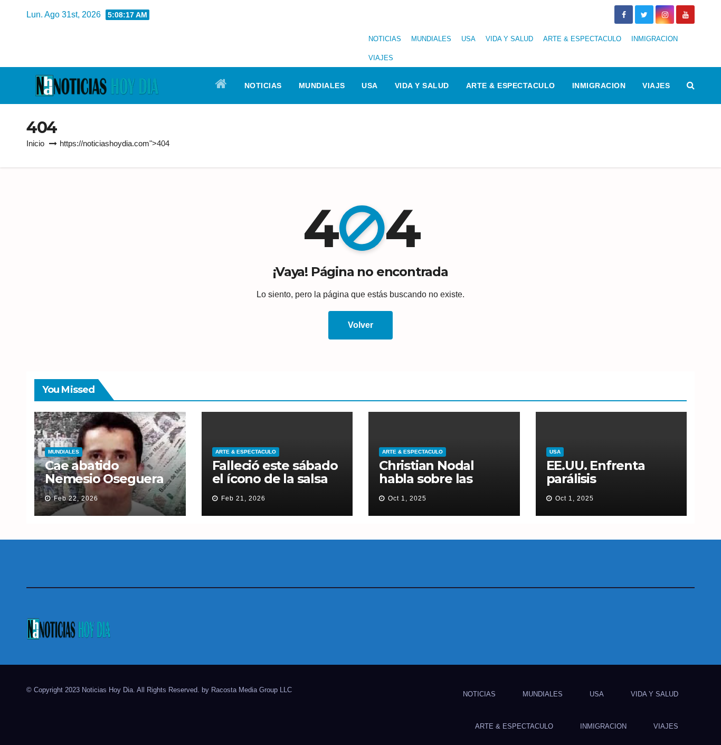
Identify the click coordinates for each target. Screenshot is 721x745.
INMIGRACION (654, 39)
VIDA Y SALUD (509, 39)
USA (468, 39)
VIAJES (380, 58)
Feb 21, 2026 (243, 498)
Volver (360, 324)
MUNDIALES (431, 39)
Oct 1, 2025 (407, 498)
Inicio (35, 143)
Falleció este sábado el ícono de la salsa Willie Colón (275, 478)
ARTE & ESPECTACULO (582, 39)
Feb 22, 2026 (76, 498)
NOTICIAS (384, 39)
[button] (691, 85)
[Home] (221, 85)
